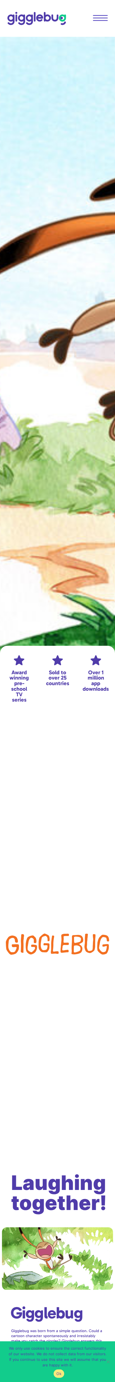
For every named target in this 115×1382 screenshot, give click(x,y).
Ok (58, 1373)
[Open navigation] (100, 18)
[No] (108, 1361)
